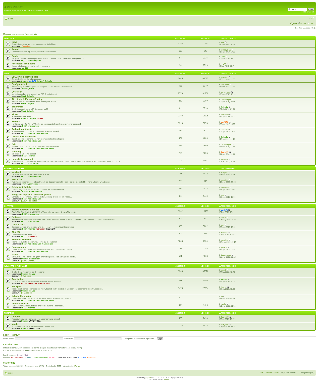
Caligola (48, 81)
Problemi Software (21, 239)
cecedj (223, 270)
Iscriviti (303, 23)
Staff (222, 42)
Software (8, 206)
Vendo (15, 324)
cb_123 (24, 60)
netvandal (40, 229)
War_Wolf (224, 325)
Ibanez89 (224, 152)
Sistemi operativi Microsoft (25, 209)
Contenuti (9, 38)
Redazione (26, 46)
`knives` (40, 81)
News (14, 42)
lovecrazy (225, 130)
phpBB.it (167, 379)
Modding (16, 151)
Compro (16, 316)
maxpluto (224, 77)
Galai (223, 57)
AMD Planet (13, 7)
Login (312, 23)
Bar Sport (16, 286)
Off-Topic (16, 269)
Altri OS (16, 232)
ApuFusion (224, 85)
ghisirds (224, 247)
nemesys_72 (226, 50)
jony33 (223, 64)
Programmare (19, 247)
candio (223, 304)
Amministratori (17, 357)
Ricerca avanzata (307, 12)
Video (15, 114)
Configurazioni (19, 84)
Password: (68, 339)
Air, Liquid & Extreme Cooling (27, 99)
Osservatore (226, 255)
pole (222, 195)
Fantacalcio (27, 293)
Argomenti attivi (31, 34)
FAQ (295, 23)
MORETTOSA (35, 321)
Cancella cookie (271, 373)
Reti (14, 144)
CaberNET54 (51, 229)
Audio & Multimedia (22, 129)
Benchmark (17, 106)
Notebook (16, 172)
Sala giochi (26, 276)
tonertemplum (34, 60)
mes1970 (224, 122)
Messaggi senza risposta (13, 34)
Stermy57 (224, 317)
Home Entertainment (22, 159)
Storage (16, 121)
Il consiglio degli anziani (67, 357)
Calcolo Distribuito (21, 296)
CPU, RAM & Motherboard (25, 77)
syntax (223, 218)
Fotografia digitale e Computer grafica (31, 194)
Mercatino (9, 313)
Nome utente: (8, 339)
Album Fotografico (29, 201)
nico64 (40, 118)
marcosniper (33, 126)
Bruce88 (224, 233)
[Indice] (6, 3)
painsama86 (225, 92)
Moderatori (82, 357)
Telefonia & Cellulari (22, 187)
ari (222, 296)
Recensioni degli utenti (23, 63)
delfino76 (224, 159)
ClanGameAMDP (29, 261)
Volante (223, 287)
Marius (77, 366)
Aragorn (41, 283)
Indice (10, 19)
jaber (48, 283)
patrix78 (32, 81)
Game (15, 254)
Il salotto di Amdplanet (15, 266)
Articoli (15, 49)
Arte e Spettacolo (20, 303)
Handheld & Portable (14, 168)
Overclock (17, 92)
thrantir (24, 81)
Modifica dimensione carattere (311, 18)
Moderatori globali (41, 357)
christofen (225, 115)
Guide (15, 56)
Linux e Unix (18, 224)
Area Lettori (18, 279)
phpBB (148, 378)
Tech (6, 73)
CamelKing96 (226, 100)
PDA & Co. (17, 179)
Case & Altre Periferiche (24, 136)
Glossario (53, 357)
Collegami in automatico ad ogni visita (139, 339)
